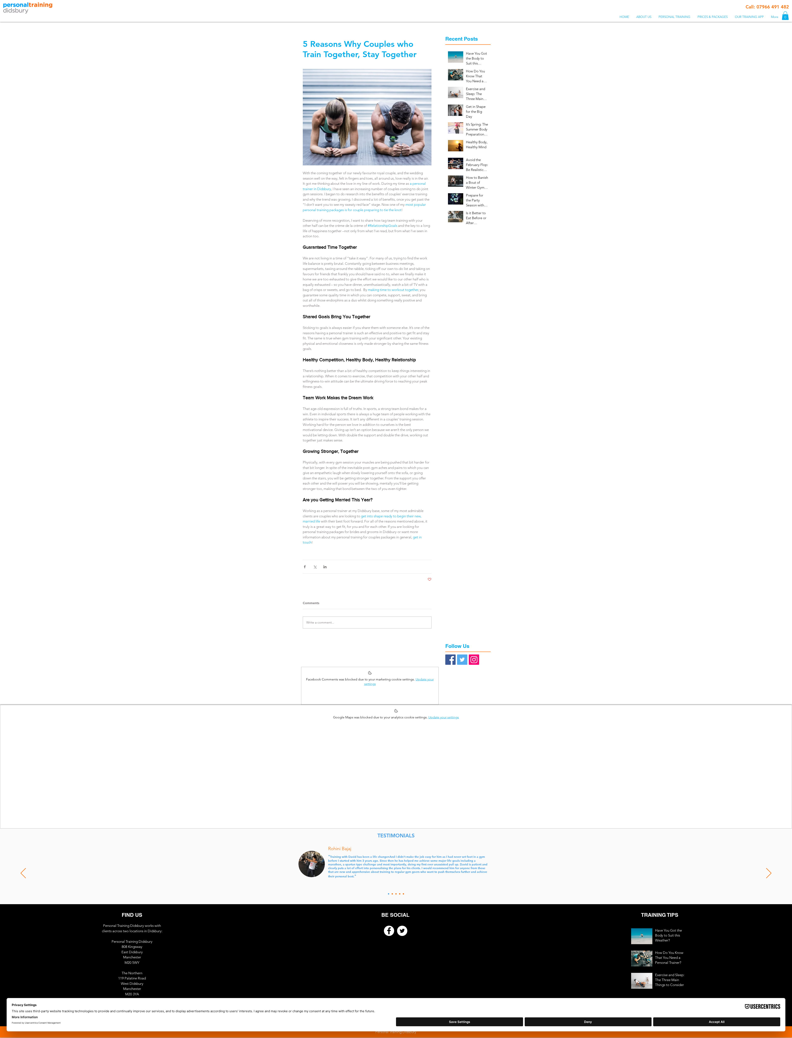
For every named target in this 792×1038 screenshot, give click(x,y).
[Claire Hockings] (399, 893)
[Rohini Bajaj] (388, 893)
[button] (674, 17)
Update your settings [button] (443, 717)
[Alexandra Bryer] (396, 893)
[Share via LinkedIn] (325, 567)
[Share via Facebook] (305, 567)
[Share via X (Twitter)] (315, 567)
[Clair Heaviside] (403, 893)
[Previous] (23, 873)
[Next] (768, 873)
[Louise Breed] (392, 893)
